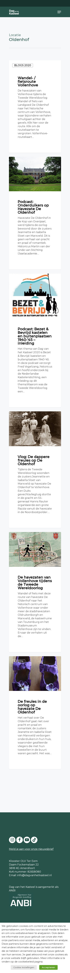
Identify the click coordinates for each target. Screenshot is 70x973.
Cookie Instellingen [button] (23, 967)
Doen (18, 537)
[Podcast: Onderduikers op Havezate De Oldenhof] (35, 213)
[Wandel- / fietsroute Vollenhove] (35, 106)
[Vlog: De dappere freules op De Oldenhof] (35, 469)
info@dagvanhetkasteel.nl (34, 875)
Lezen (18, 661)
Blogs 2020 (22, 65)
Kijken (19, 416)
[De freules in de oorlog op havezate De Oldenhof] (35, 712)
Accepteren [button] (48, 967)
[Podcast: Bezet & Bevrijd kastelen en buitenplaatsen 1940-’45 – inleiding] (35, 340)
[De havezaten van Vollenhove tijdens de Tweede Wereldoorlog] (35, 592)
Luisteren (22, 161)
